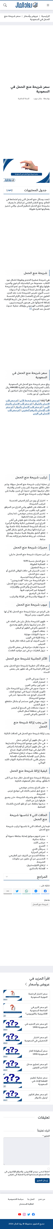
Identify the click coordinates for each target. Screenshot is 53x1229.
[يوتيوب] (19, 1214)
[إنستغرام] (24, 1214)
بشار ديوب (38, 98)
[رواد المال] (26, 5)
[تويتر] (17, 891)
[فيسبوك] (45, 891)
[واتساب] (26, 891)
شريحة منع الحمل (40, 904)
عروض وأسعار (31, 16)
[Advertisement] (26, 55)
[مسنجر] (36, 891)
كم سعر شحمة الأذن (30, 400)
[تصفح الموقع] (48, 5)
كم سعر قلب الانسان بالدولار (28, 406)
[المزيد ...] (7, 891)
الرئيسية (45, 16)
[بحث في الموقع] (5, 5)
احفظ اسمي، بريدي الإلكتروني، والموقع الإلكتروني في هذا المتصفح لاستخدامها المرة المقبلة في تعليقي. (27, 1173)
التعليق (46, 1136)
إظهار (9, 190)
